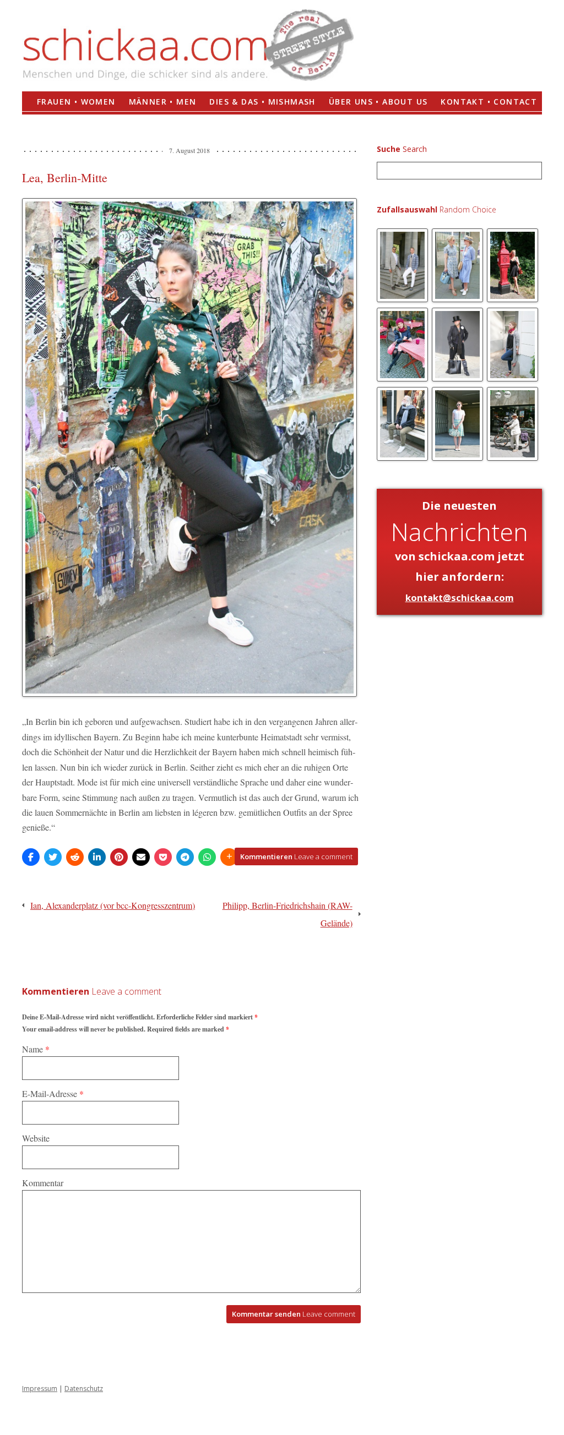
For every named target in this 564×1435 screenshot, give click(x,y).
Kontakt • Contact (489, 101)
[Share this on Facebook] (31, 857)
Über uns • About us (378, 101)
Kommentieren (296, 856)
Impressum (39, 1388)
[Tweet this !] (53, 857)
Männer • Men (163, 101)
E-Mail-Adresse (53, 1093)
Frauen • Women (76, 101)
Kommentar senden (293, 1314)
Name (36, 1049)
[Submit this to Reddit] (75, 857)
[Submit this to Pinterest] (119, 857)
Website (36, 1138)
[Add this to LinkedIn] (97, 857)
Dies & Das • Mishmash (262, 101)
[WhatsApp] (207, 857)
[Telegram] (185, 857)
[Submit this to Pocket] (163, 857)
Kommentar (42, 1182)
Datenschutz (83, 1388)
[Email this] (141, 857)
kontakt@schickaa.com (459, 597)
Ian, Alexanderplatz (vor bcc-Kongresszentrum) (112, 905)
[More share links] (229, 857)
